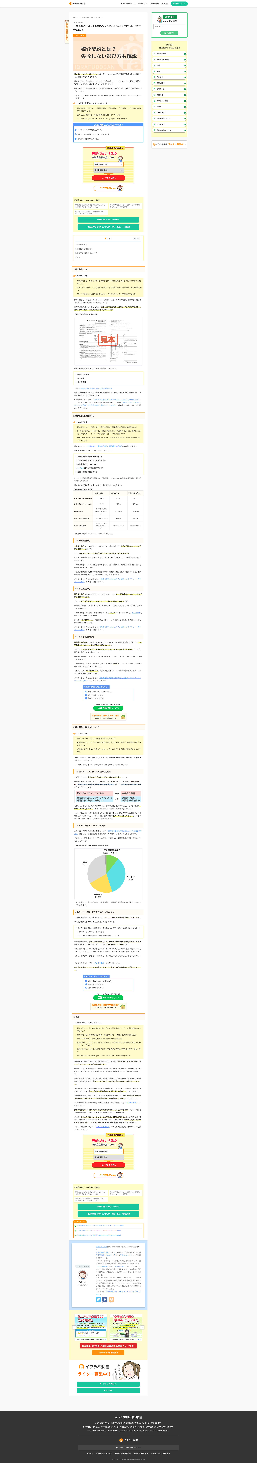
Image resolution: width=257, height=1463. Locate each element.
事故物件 (160, 95)
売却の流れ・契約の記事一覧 (91, 17)
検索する (171, 33)
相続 (158, 71)
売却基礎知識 (161, 53)
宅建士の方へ (143, 3)
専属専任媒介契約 (116, 446)
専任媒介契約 (103, 446)
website (111, 1302)
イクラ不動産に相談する (108, 1353)
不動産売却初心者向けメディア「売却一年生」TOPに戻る (108, 227)
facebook (105, 1302)
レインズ (81, 468)
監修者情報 (155, 3)
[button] (74, 1327)
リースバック (161, 112)
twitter (98, 1302)
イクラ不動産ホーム (128, 3)
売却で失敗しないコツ (165, 118)
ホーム (90, 1453)
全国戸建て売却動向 (123, 1453)
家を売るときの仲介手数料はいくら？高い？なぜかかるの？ (116, 399)
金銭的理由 (161, 83)
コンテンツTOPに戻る (108, 1384)
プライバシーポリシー (133, 1447)
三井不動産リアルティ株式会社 (107, 1255)
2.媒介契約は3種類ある (84, 249)
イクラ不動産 (102, 1266)
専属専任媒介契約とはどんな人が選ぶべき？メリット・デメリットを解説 (100, 1225)
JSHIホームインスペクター (128, 1291)
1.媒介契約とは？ (82, 244)
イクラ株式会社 (101, 1247)
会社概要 (165, 3)
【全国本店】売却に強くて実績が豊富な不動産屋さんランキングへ (108, 1346)
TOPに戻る (108, 1390)
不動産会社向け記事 (104, 1453)
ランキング (161, 124)
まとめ (77, 257)
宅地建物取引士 (111, 1291)
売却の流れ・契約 (163, 59)
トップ (77, 17)
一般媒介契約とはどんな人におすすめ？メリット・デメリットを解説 (99, 1230)
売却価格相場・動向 (164, 130)
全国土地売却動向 (141, 1453)
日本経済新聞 (120, 1266)
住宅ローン (161, 89)
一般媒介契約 (91, 446)
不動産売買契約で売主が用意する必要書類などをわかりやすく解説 (125, 206)
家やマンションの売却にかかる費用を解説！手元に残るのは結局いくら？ (89, 212)
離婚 (158, 65)
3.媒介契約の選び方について (86, 253)
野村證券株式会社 (102, 1252)
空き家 (159, 106)
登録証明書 (136, 613)
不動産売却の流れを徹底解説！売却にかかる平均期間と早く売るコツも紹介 (90, 206)
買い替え (160, 77)
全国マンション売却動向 (161, 1453)
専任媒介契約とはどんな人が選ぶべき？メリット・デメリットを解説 (99, 1235)
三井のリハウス (125, 1255)
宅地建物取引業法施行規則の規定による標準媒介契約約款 (95, 388)
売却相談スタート (179, 4)
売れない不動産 (162, 100)
